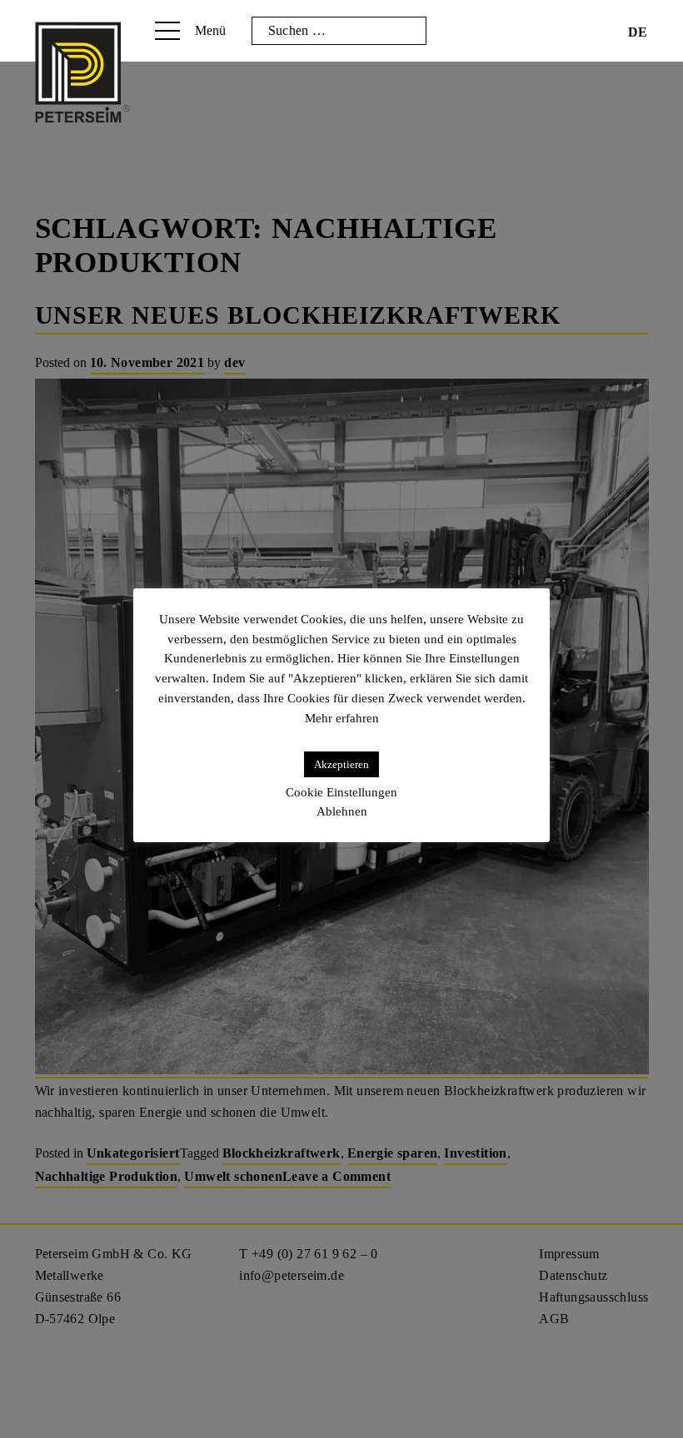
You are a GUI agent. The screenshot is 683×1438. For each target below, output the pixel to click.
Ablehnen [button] (342, 811)
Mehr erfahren (342, 718)
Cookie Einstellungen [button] (341, 792)
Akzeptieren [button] (341, 764)
